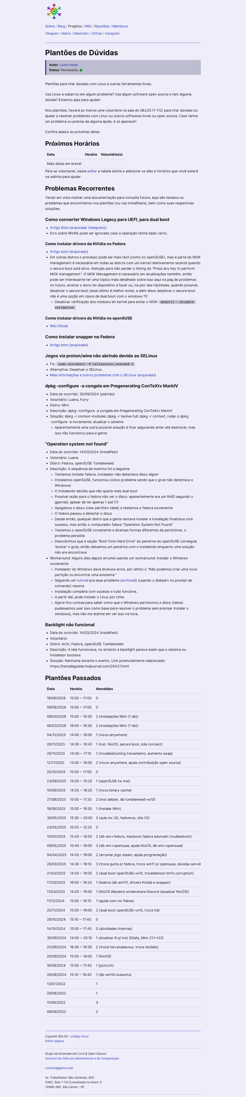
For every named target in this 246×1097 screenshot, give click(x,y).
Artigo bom (59, 252)
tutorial (82, 580)
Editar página (54, 1041)
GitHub (97, 33)
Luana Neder (69, 65)
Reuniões (102, 26)
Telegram (52, 33)
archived (129, 580)
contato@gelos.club (59, 1068)
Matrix (66, 33)
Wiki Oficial (59, 326)
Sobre (50, 26)
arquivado (79, 252)
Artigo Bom (59, 228)
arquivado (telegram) (88, 228)
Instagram (112, 33)
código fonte (80, 1036)
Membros (120, 26)
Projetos (75, 26)
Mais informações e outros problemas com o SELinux (93, 375)
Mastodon (81, 33)
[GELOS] (54, 19)
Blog (62, 26)
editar (92, 171)
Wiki (88, 26)
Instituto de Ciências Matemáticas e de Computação (82, 1058)
